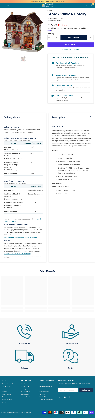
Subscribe (86, 390)
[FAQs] (71, 356)
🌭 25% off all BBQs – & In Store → (47, 1)
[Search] (8, 5)
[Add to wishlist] (91, 37)
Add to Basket (73, 37)
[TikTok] (69, 397)
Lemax (50, 10)
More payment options (70, 49)
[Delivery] (24, 356)
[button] (23, 59)
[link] (12, 308)
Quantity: (51, 34)
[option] (23, 31)
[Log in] (87, 5)
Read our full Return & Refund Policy (17, 254)
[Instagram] (64, 397)
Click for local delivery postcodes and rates (20, 238)
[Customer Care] (71, 331)
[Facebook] (60, 397)
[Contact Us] (24, 331)
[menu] (2, 5)
